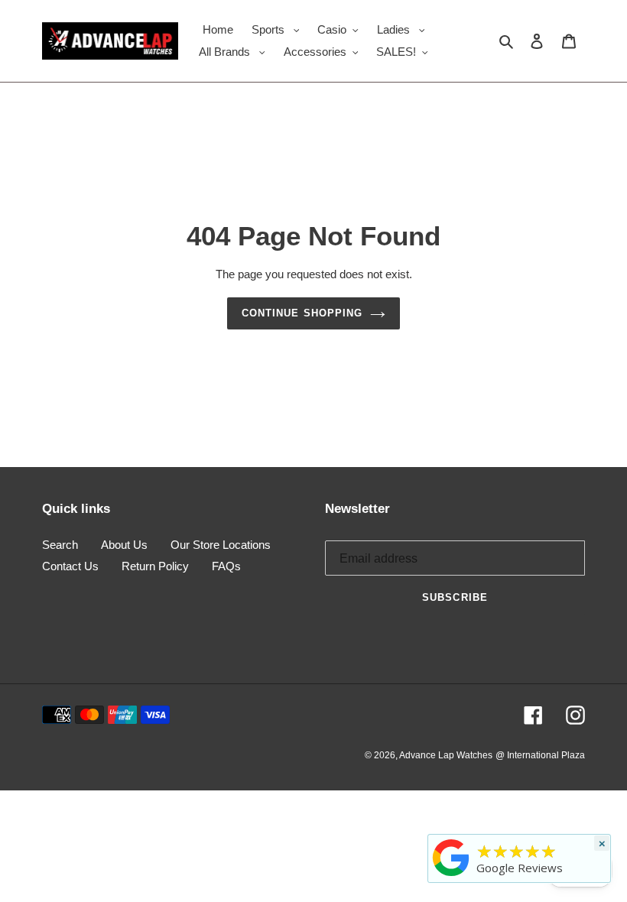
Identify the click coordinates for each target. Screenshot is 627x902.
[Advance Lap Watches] (451, 876)
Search (60, 544)
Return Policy (155, 566)
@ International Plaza (540, 755)
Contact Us (70, 566)
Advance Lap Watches (445, 755)
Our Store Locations (221, 544)
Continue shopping (302, 313)
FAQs (226, 566)
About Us (124, 544)
